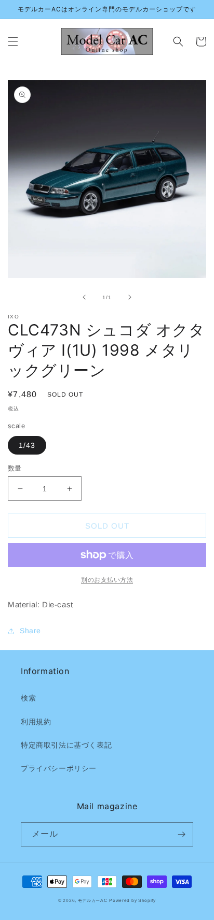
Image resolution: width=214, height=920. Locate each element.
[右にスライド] (129, 297)
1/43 (27, 445)
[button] (13, 41)
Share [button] (30, 630)
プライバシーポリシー (59, 768)
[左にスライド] (84, 297)
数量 (15, 468)
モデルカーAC (93, 900)
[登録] (181, 834)
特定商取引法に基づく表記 (66, 745)
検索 (28, 698)
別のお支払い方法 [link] (107, 579)
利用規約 (36, 722)
